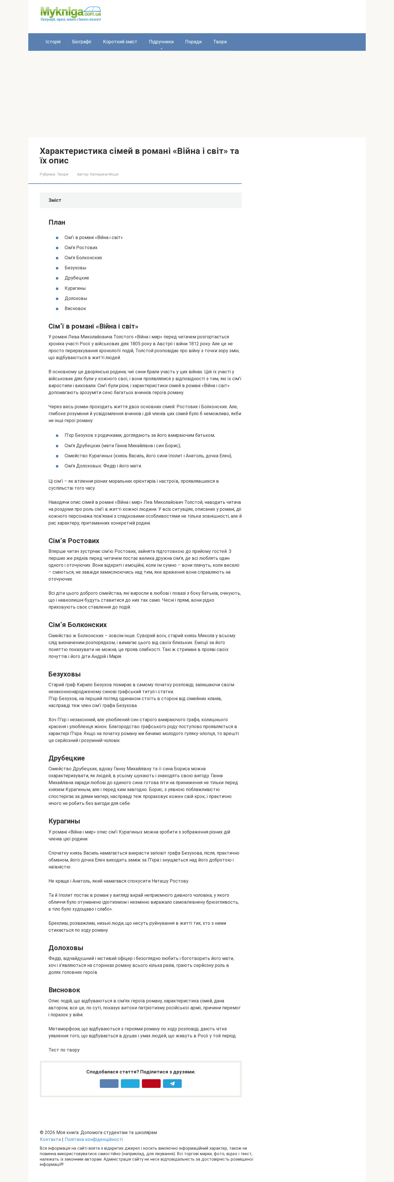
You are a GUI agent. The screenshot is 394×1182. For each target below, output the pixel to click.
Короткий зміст (120, 41)
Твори (220, 41)
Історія (53, 41)
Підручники (161, 41)
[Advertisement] (197, 94)
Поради (193, 41)
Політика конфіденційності (94, 1139)
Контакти (50, 1139)
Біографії (81, 41)
